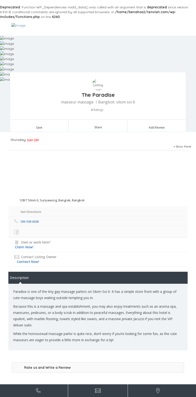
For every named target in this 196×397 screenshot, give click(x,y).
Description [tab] (19, 277)
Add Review (156, 127)
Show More (183, 146)
